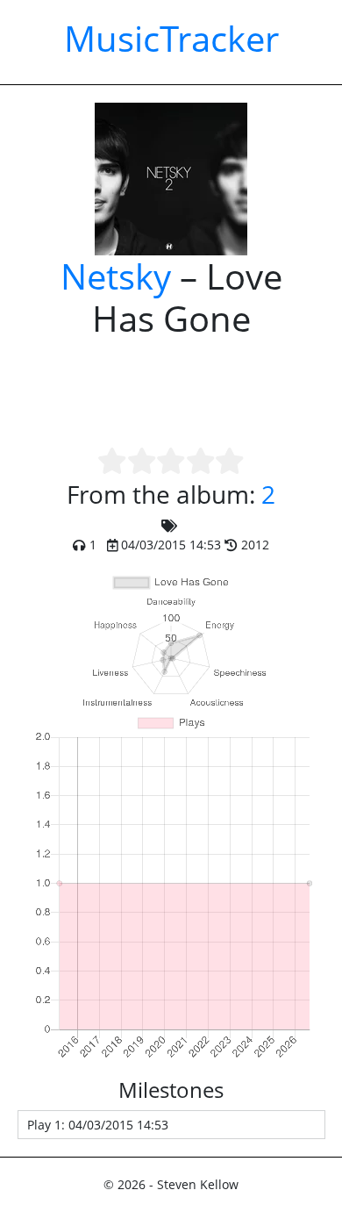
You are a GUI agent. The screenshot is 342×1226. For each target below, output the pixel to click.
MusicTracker (171, 38)
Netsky (116, 276)
